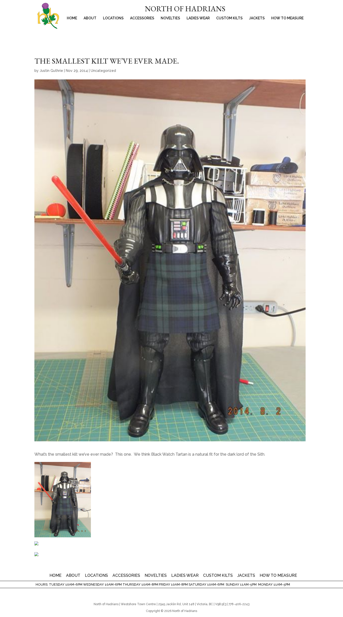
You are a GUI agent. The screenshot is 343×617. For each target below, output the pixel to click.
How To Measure (287, 18)
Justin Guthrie (51, 71)
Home (72, 18)
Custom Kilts (229, 18)
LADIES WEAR (198, 18)
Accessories (142, 18)
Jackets (257, 18)
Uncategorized (103, 71)
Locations (113, 18)
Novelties (170, 18)
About (90, 18)
